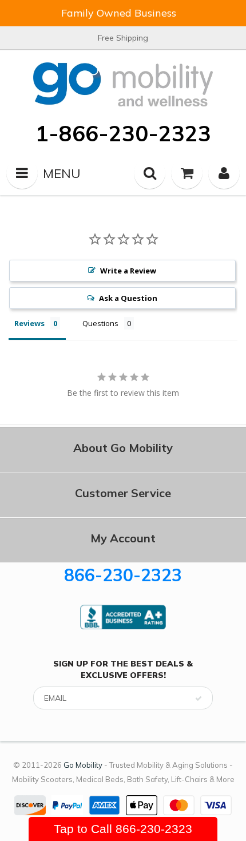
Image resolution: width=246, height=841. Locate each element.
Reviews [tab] (29, 323)
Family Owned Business (118, 12)
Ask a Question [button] (128, 298)
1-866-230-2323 (123, 133)
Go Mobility (83, 764)
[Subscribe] (199, 699)
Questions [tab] (100, 323)
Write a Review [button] (128, 270)
